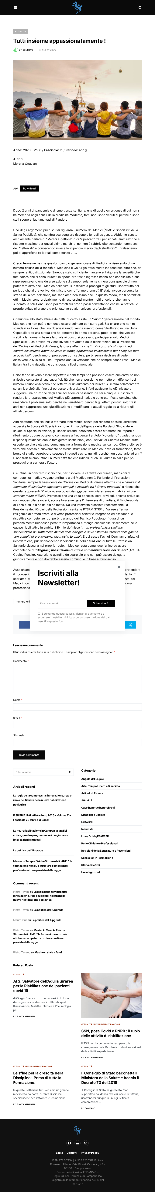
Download (29, 188)
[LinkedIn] (77, 1143)
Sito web (18, 735)
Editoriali (87, 821)
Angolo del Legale (92, 778)
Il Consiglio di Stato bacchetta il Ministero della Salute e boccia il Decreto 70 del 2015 (110, 1078)
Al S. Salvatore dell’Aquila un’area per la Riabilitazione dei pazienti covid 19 (43, 986)
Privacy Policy (90, 1152)
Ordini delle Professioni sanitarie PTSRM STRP (69, 509)
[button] (15, 7)
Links (59, 1152)
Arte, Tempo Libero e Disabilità (100, 786)
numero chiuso (25, 601)
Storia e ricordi (90, 864)
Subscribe (99, 603)
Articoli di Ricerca (92, 793)
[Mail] (86, 1143)
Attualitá (20, 31)
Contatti (72, 1152)
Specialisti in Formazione (97, 857)
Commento (21, 661)
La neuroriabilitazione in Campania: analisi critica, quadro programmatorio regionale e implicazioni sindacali (40, 835)
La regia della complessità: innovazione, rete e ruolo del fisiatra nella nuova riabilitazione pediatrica (42, 800)
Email (17, 717)
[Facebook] (69, 1143)
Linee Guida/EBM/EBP (95, 836)
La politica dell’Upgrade (28, 850)
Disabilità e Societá (93, 814)
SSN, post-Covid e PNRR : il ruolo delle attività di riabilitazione (110, 1033)
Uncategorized (90, 872)
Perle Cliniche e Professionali (99, 843)
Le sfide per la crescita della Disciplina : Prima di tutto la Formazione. (38, 1078)
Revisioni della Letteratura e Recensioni (106, 850)
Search (70, 772)
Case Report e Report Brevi (98, 807)
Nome (17, 699)
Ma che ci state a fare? (48, 952)
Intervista (87, 829)
